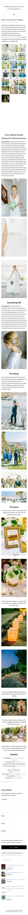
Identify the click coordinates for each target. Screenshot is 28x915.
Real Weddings (7, 781)
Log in (20, 911)
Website (3, 831)
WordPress (15, 911)
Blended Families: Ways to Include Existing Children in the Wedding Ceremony (16, 888)
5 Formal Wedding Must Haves (15, 872)
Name (3, 816)
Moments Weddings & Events (18, 774)
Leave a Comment (14, 22)
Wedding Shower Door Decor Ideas (16, 879)
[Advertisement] (14, 119)
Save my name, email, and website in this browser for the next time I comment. (11, 841)
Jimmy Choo (16, 772)
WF (16, 910)
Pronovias (18, 776)
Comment (4, 799)
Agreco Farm (18, 762)
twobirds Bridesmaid (17, 778)
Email (3, 823)
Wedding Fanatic (14, 3)
